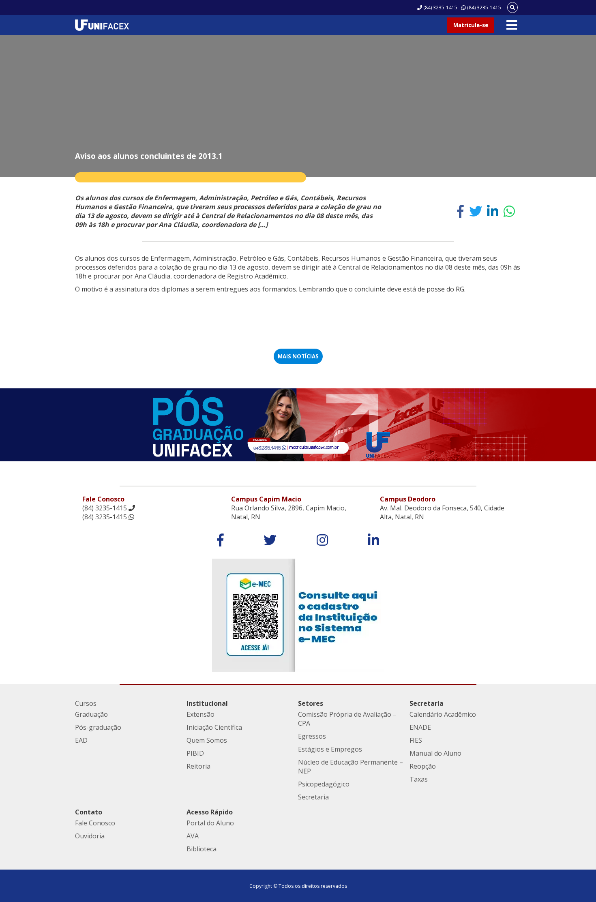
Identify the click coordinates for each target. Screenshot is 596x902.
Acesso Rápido (210, 812)
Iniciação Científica (214, 727)
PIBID (195, 753)
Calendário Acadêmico (442, 714)
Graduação (91, 714)
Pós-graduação (98, 727)
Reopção (422, 766)
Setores (310, 703)
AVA (193, 835)
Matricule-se (470, 25)
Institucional (207, 703)
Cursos (85, 703)
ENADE (420, 727)
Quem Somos (207, 740)
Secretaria (313, 797)
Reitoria (198, 766)
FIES (415, 740)
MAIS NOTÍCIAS (298, 356)
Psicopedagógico (323, 784)
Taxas (418, 779)
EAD (81, 740)
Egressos (312, 736)
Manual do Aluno (435, 753)
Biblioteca (202, 848)
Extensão (200, 714)
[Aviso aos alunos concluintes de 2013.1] (460, 211)
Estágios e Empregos (330, 749)
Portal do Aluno (210, 822)
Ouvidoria (90, 835)
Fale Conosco (95, 822)
